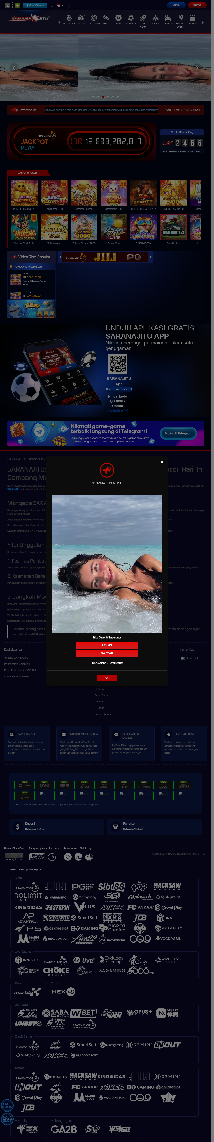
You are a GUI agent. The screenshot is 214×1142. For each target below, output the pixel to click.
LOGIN (107, 645)
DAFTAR (107, 653)
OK (106, 678)
